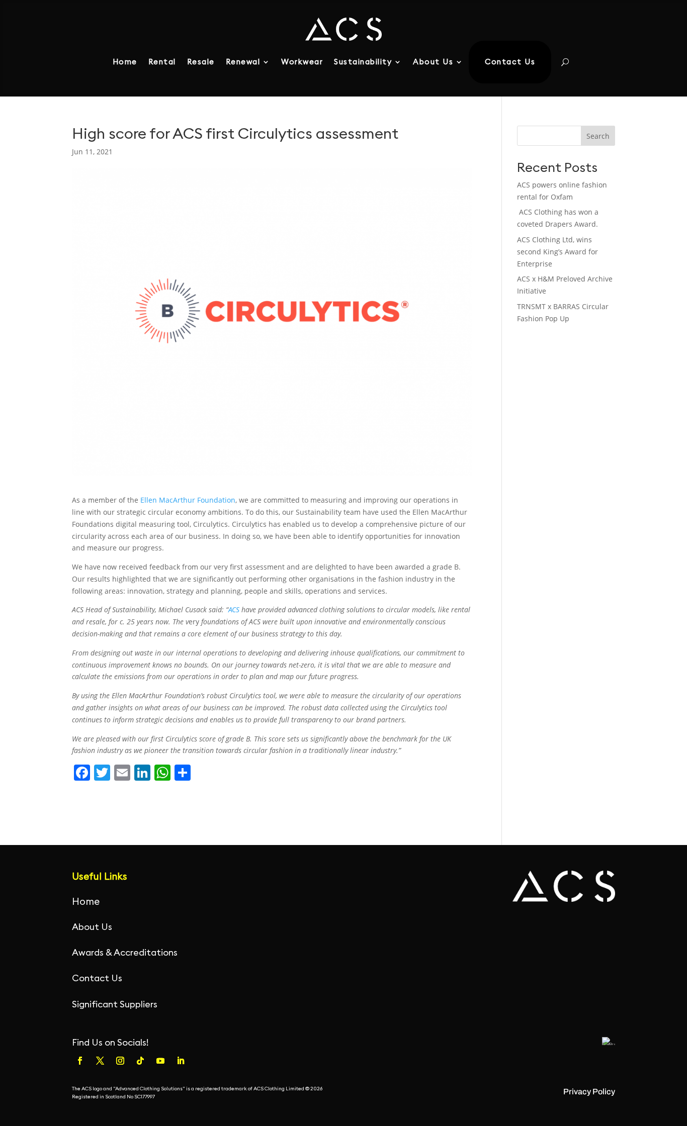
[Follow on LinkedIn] (181, 1061)
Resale (201, 61)
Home (125, 61)
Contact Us (510, 61)
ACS (234, 609)
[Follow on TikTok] (140, 1061)
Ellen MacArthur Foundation (187, 500)
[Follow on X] (100, 1061)
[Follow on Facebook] (80, 1061)
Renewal (243, 61)
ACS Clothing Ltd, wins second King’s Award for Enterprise (557, 251)
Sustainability (363, 61)
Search (598, 136)
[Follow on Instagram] (120, 1061)
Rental (162, 61)
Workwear (302, 61)
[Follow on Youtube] (160, 1061)
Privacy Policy (589, 1091)
